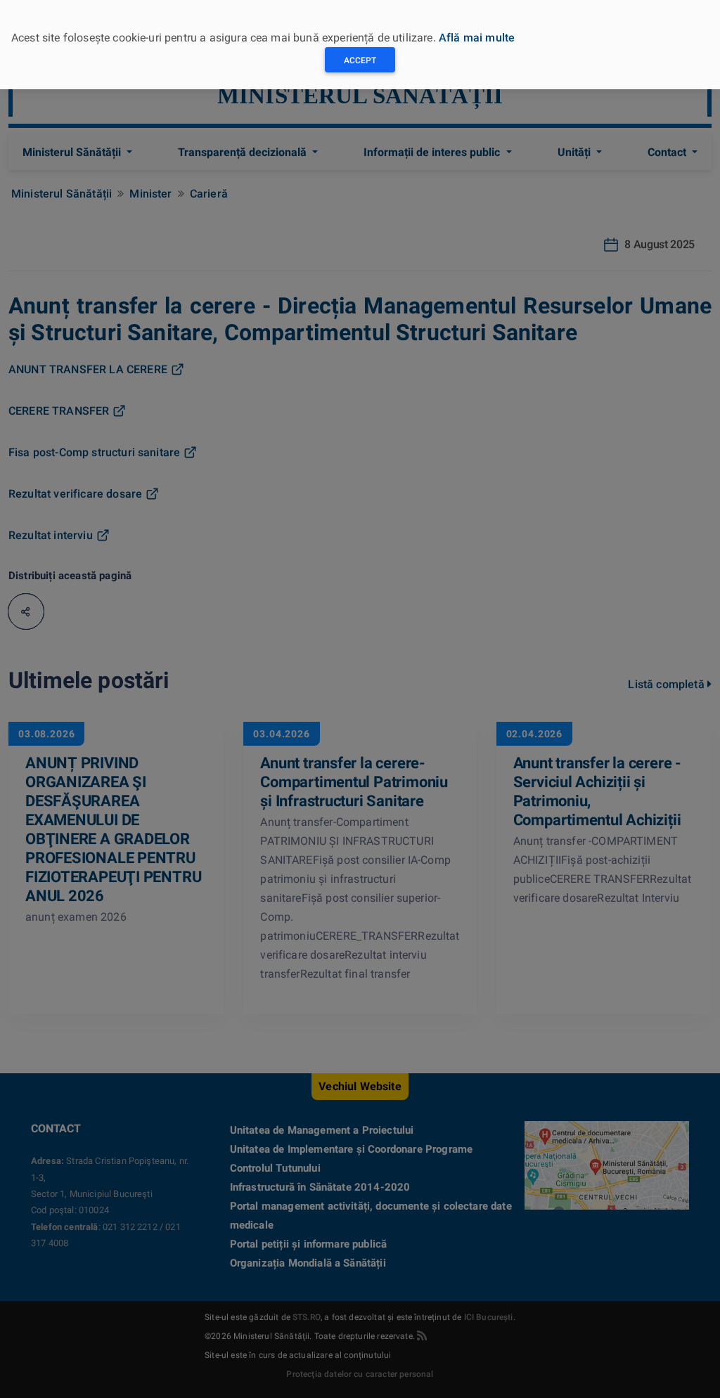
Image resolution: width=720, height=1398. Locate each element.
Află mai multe (477, 37)
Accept (360, 60)
